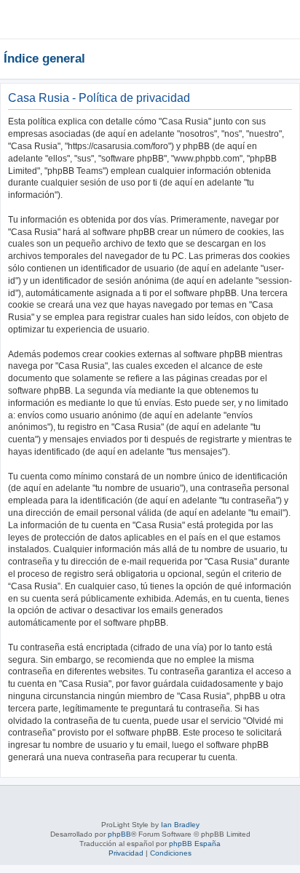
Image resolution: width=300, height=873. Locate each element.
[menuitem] (245, 24)
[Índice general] (45, 18)
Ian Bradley (180, 825)
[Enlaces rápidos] (292, 58)
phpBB (119, 834)
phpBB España (195, 844)
